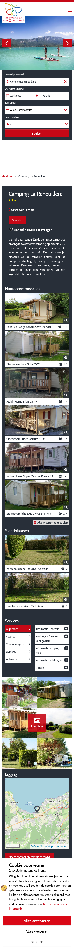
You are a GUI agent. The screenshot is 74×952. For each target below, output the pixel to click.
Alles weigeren (37, 931)
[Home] (13, 10)
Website (17, 220)
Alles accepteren (37, 920)
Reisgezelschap (12, 117)
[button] (37, 809)
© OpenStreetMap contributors (49, 846)
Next (67, 43)
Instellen (37, 941)
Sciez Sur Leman (22, 210)
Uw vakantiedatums (14, 88)
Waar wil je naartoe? (14, 74)
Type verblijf (10, 102)
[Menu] (69, 11)
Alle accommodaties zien (52, 522)
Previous (6, 43)
